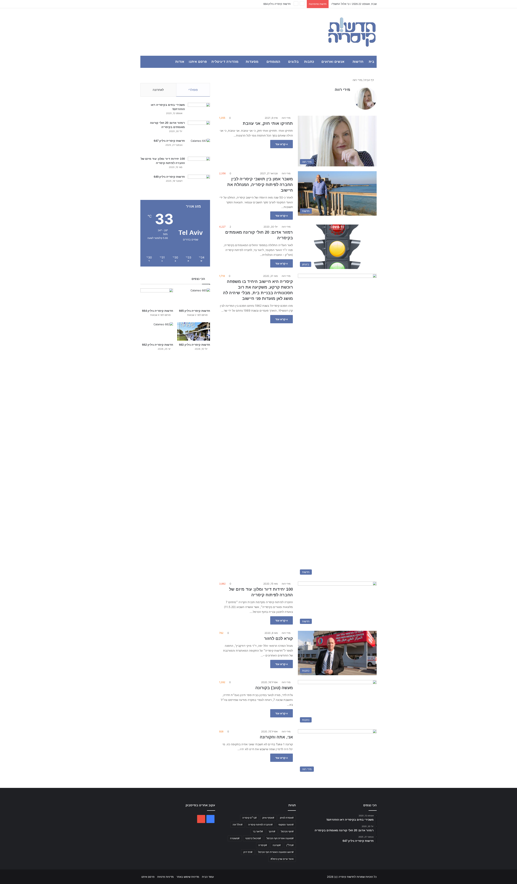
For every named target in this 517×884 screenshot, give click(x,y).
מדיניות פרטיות (165, 876)
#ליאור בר (258, 831)
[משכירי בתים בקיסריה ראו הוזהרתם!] (199, 110)
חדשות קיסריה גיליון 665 (194, 310)
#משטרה (235, 838)
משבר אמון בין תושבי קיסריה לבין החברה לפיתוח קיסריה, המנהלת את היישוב (260, 184)
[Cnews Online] (352, 32)
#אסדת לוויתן (287, 817)
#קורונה (277, 845)
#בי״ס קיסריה (249, 817)
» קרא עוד (281, 144)
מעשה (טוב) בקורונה (274, 688)
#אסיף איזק (268, 817)
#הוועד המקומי (286, 824)
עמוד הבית (208, 876)
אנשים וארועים (333, 61)
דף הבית (369, 80)
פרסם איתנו (198, 61)
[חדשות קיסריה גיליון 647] (199, 146)
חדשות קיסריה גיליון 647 (169, 140)
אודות (179, 61)
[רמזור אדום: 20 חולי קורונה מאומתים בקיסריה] (199, 128)
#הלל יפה (238, 824)
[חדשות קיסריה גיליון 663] (193, 331)
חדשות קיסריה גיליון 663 (277, 3)
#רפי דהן (247, 852)
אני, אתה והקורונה (276, 737)
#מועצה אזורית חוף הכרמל (280, 838)
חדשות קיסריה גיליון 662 (157, 344)
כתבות (309, 61)
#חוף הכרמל (287, 831)
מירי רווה (342, 90)
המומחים (273, 61)
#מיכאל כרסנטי (253, 838)
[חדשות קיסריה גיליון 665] (193, 297)
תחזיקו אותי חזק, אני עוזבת (268, 123)
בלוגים (293, 61)
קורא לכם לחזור (278, 638)
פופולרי (193, 90)
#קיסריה (262, 845)
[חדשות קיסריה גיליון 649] (199, 182)
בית (371, 61)
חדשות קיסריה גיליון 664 (157, 310)
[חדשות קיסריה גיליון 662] (156, 331)
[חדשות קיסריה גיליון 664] (156, 297)
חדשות (358, 61)
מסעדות (252, 61)
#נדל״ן (290, 845)
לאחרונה (158, 90)
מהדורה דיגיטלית (225, 61)
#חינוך (272, 831)
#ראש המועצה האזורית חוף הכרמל (276, 852)
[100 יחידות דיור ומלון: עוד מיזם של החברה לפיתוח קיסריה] (199, 164)
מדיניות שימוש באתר (188, 876)
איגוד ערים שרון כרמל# (282, 858)
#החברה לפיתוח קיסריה (260, 824)
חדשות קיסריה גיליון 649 (169, 176)
